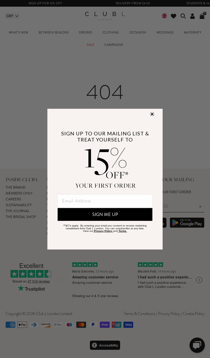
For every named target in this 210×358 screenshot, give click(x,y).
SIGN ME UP (105, 214)
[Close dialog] (152, 114)
